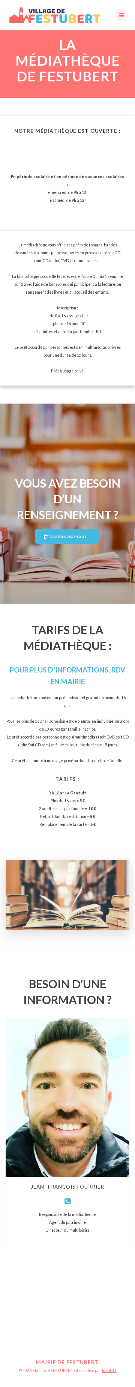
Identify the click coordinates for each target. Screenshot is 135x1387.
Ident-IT (109, 1370)
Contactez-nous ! (70, 536)
